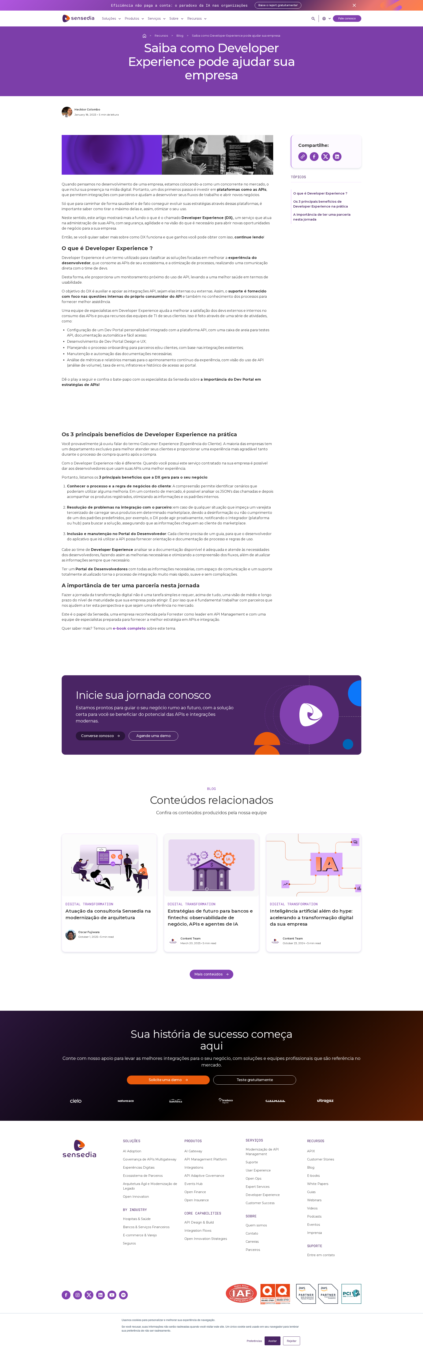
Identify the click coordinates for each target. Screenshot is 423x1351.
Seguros (129, 1243)
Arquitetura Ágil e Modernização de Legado (150, 1186)
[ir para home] (78, 18)
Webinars (314, 1200)
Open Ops (253, 1179)
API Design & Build (199, 1222)
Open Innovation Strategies (205, 1239)
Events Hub (193, 1184)
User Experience (258, 1170)
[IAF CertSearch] (241, 1293)
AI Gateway (193, 1151)
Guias (311, 1192)
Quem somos (256, 1225)
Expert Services (257, 1187)
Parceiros (253, 1250)
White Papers (317, 1184)
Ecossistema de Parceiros (143, 1176)
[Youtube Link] (112, 1295)
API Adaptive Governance (204, 1176)
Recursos (161, 35)
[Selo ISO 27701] (283, 1294)
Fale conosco (347, 18)
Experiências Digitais (138, 1167)
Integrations (193, 1167)
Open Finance (195, 1192)
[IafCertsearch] (241, 1293)
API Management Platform (205, 1159)
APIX (311, 1151)
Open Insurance (196, 1200)
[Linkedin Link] (100, 1295)
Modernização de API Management (262, 1151)
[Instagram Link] (77, 1295)
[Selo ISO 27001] (267, 1294)
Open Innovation (136, 1197)
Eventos (313, 1225)
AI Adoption (132, 1151)
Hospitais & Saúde (137, 1219)
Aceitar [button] (272, 1341)
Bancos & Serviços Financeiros (146, 1227)
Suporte (252, 1162)
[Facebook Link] (66, 1295)
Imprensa (314, 1233)
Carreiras (252, 1242)
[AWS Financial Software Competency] (328, 1294)
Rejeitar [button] (291, 1341)
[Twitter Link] (89, 1295)
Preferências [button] (254, 1341)
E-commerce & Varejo (140, 1235)
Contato (252, 1233)
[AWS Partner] (307, 1294)
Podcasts (314, 1216)
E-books (313, 1176)
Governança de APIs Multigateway (149, 1159)
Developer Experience (263, 1195)
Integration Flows (197, 1231)
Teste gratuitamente (255, 1080)
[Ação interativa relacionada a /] (144, 36)
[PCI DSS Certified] (351, 1294)
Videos (312, 1208)
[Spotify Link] (123, 1295)
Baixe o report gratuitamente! (278, 5)
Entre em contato (321, 1255)
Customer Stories (320, 1159)
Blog (179, 35)
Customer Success (260, 1203)
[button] (111, 18)
